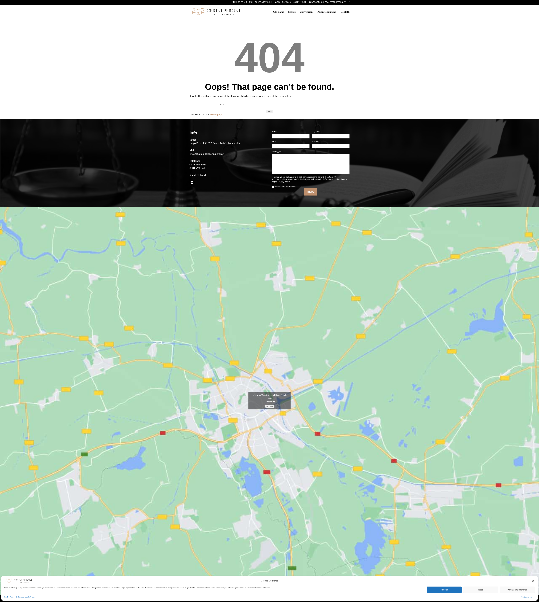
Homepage (216, 114)
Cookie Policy (9, 597)
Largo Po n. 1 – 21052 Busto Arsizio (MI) (253, 2)
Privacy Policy (291, 186)
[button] (533, 581)
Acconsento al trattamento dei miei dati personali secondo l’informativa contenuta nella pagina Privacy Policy (309, 181)
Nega (480, 590)
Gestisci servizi (526, 597)
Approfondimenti (327, 11)
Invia (310, 191)
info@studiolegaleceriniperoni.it (328, 2)
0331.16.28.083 (284, 2)
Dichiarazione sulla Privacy (25, 597)
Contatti (345, 11)
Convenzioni (306, 11)
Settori (292, 11)
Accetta (444, 590)
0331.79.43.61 (300, 2)
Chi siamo (278, 11)
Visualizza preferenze (517, 590)
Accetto (269, 406)
